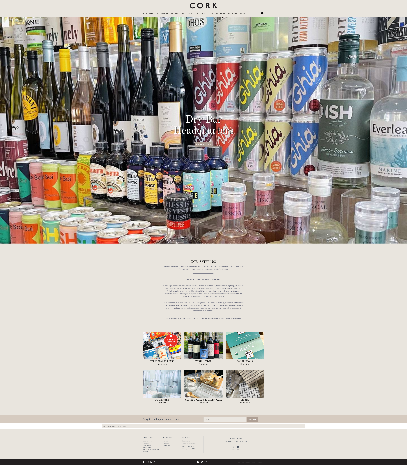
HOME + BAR (200, 13)
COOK (242, 13)
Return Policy (147, 445)
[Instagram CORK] (206, 462)
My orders (166, 443)
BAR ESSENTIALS (177, 13)
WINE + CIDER (148, 13)
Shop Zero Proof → (203, 144)
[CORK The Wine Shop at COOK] (203, 5)
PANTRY (190, 13)
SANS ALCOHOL (162, 13)
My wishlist (166, 445)
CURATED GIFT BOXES (216, 13)
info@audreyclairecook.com (189, 443)
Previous (7, 131)
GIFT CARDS (232, 13)
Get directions (186, 451)
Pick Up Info (146, 443)
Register (165, 441)
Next (400, 131)
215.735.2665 (186, 441)
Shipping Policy (147, 441)
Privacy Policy (147, 447)
